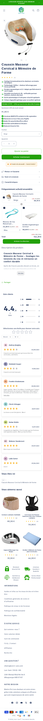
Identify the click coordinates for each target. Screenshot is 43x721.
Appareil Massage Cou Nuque (11, 550)
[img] (11, 349)
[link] (9, 197)
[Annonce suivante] (39, 2)
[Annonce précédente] (4, 2)
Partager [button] (7, 282)
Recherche (8, 653)
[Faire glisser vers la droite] (26, 60)
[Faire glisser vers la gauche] (17, 60)
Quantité (5, 139)
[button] (4, 10)
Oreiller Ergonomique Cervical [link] (30, 226)
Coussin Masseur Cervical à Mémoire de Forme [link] (23, 195)
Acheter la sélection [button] (21, 241)
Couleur (4, 130)
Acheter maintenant (21, 157)
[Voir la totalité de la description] (21, 273)
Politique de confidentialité (14, 611)
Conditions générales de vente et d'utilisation (16, 600)
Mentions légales (10, 615)
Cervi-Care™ (18, 719)
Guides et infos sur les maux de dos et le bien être (21, 593)
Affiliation (8, 648)
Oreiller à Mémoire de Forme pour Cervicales (32, 550)
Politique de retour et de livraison (17, 606)
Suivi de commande (11, 639)
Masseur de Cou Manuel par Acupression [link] (9, 223)
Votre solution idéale (12, 634)
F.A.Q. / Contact (10, 643)
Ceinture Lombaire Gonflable (11, 515)
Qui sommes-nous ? (11, 629)
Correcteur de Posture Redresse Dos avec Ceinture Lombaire (32, 516)
